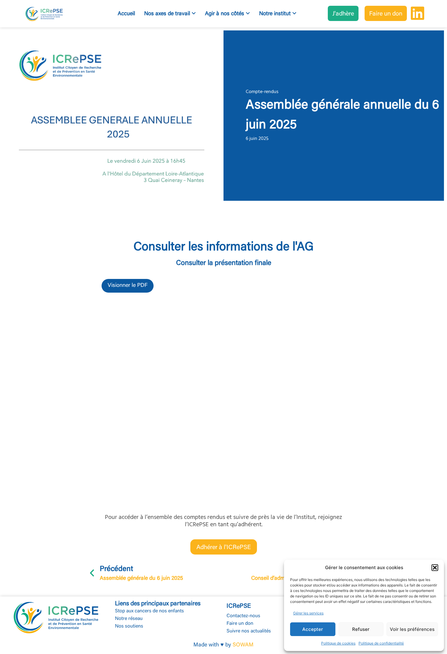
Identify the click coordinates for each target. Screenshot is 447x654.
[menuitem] (170, 14)
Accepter (312, 629)
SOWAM (243, 645)
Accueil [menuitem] (126, 14)
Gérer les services (308, 613)
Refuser (360, 629)
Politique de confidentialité (381, 643)
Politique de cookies (338, 643)
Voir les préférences (412, 629)
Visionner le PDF (127, 285)
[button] (435, 568)
